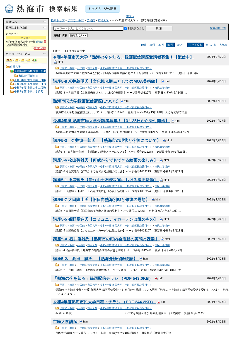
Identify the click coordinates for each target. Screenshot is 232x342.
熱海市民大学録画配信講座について (86, 101)
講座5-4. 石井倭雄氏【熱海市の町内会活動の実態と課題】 (106, 239)
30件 (161, 44)
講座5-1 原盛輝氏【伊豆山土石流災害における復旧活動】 (106, 180)
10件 (144, 44)
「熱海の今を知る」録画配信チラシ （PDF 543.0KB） (103, 278)
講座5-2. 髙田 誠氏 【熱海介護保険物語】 (96, 258)
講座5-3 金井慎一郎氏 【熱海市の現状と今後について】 (107, 140)
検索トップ (9, 60)
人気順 (223, 44)
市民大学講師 (162, 87)
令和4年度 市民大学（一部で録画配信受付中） (126, 68)
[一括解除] (40, 48)
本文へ (130, 16)
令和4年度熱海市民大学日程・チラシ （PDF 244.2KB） (104, 302)
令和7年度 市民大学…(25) (30, 87)
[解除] (39, 41)
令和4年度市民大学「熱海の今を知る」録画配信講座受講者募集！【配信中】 (123, 57)
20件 (152, 44)
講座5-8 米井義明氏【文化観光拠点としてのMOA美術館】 (106, 81)
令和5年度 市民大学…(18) (30, 80)
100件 (180, 44)
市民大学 (29, 60)
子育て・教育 (16, 60)
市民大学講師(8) (28, 75)
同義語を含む (136, 28)
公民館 (22, 60)
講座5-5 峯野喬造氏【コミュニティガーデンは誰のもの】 (106, 219)
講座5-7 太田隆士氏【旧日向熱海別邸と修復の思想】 (102, 199)
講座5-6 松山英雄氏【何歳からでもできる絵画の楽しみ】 (106, 160)
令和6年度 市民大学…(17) (30, 84)
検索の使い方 (218, 28)
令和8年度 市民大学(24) (28, 91)
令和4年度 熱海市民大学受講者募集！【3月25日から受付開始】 (111, 120)
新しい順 (210, 44)
